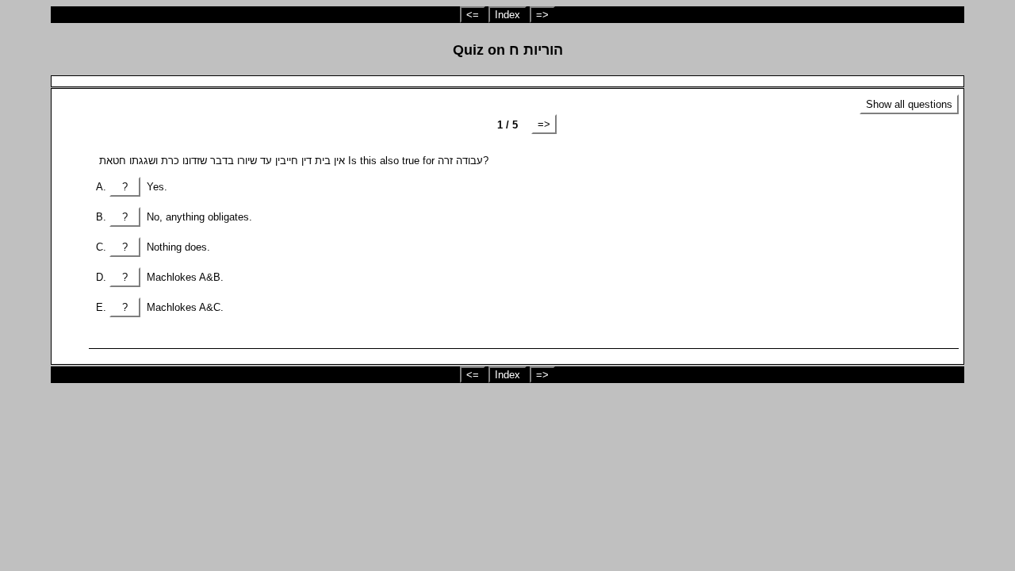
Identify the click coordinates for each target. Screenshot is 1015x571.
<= (472, 15)
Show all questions (909, 104)
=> (542, 15)
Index (507, 15)
